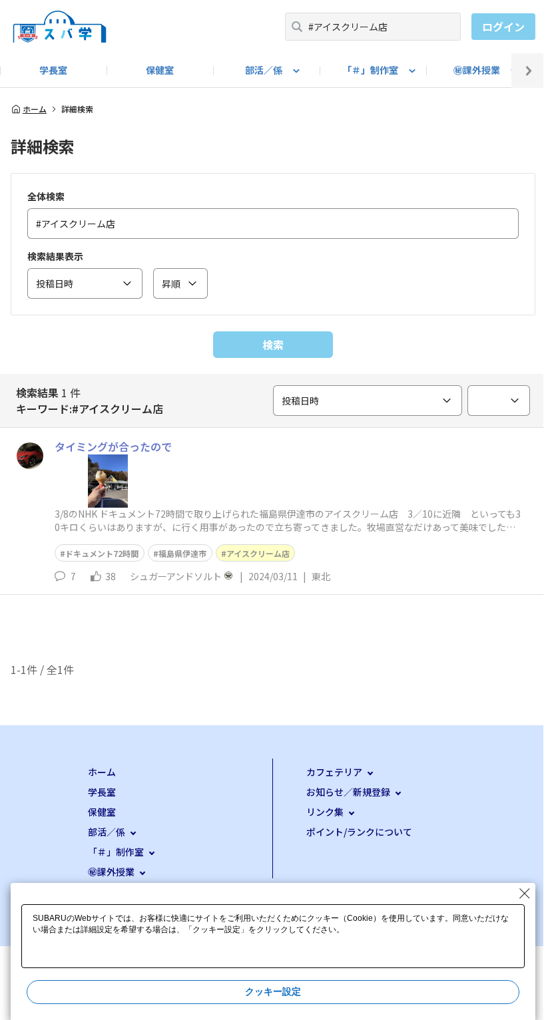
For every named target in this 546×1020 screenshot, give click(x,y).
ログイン (503, 27)
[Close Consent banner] (524, 893)
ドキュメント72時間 (101, 553)
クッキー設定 (273, 991)
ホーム (35, 109)
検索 (273, 345)
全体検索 (46, 196)
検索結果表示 (55, 256)
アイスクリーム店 (258, 553)
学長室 (53, 70)
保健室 (160, 70)
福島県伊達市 (182, 553)
